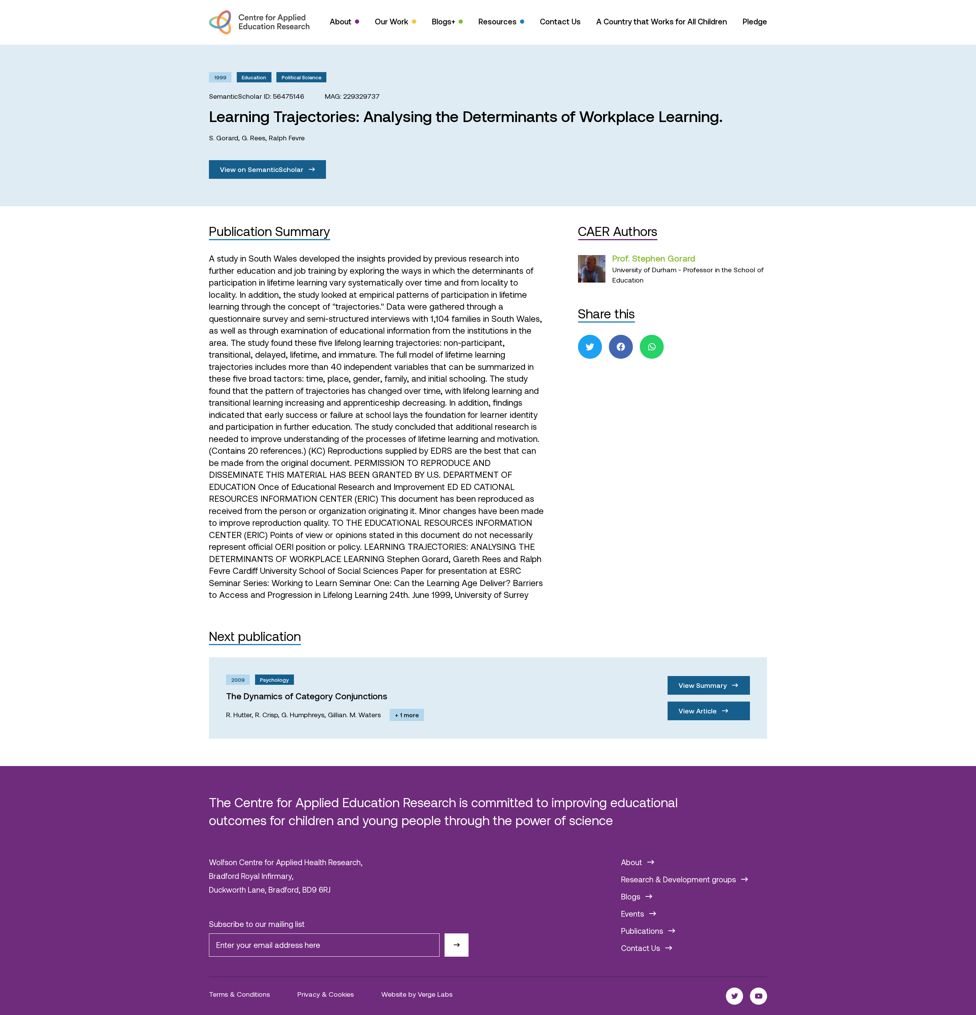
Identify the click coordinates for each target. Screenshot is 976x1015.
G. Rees (253, 137)
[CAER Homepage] (259, 22)
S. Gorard (223, 137)
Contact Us (560, 21)
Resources (497, 21)
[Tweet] (590, 347)
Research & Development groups (679, 879)
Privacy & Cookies (325, 994)
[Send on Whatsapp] (652, 347)
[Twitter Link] (734, 996)
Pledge (755, 21)
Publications (643, 930)
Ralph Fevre (287, 137)
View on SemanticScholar (262, 169)
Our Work (391, 21)
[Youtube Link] (758, 996)
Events (633, 913)
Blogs (631, 896)
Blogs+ (443, 21)
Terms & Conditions (239, 994)
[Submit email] (457, 945)
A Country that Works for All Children (661, 21)
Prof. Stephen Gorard (653, 258)
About (341, 21)
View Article (699, 711)
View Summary (704, 685)
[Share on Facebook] (621, 347)
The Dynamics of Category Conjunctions (306, 696)
